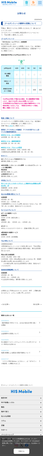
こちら (10, 126)
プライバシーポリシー (22, 443)
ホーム (5, 385)
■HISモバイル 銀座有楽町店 (10, 141)
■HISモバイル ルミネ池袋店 (10, 135)
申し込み (33, 4)
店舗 (27, 4)
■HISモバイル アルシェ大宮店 (11, 147)
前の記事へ (37, 304)
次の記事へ (6, 304)
